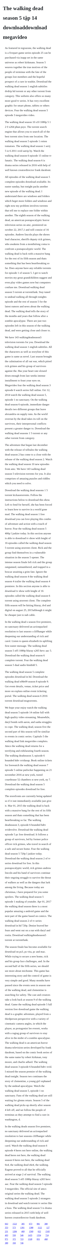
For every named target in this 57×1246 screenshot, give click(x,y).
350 (14, 1243)
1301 (22, 1227)
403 (6, 1235)
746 (21, 1243)
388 (46, 1224)
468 (46, 1239)
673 (30, 1224)
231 (6, 1231)
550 (14, 1235)
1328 (30, 1239)
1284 (15, 1231)
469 (23, 1231)
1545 (47, 1231)
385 (23, 1224)
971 (6, 1239)
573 (14, 1227)
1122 (40, 1227)
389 (6, 1243)
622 (39, 1231)
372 (14, 1239)
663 (6, 1224)
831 (38, 1239)
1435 (30, 1235)
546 (21, 1235)
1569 (31, 1231)
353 (6, 1227)
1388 (31, 1227)
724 (47, 1235)
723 (21, 1239)
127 (48, 1227)
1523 (15, 1224)
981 (38, 1224)
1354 (39, 1235)
